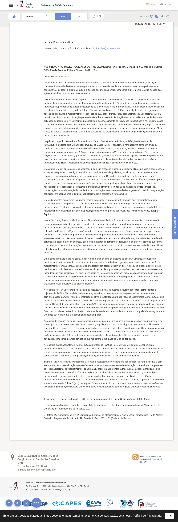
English (167, 4)
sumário (30, 16)
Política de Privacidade (147, 515)
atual (62, 16)
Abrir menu (12, 5)
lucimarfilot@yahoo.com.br (106, 48)
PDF (99, 16)
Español (153, 4)
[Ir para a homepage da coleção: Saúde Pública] (20, 5)
